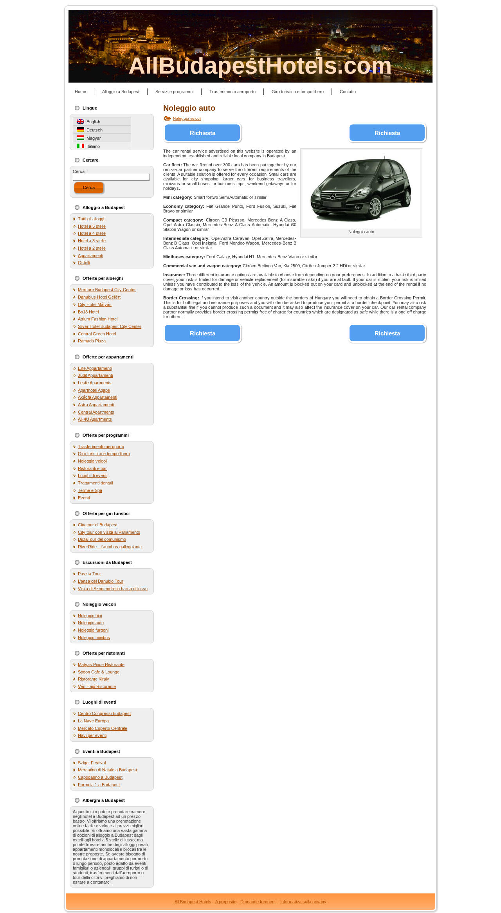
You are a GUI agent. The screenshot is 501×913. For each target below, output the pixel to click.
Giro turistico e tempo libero (104, 453)
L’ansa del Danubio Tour (100, 581)
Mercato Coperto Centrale (102, 728)
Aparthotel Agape (94, 390)
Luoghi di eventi (92, 475)
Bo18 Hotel (88, 312)
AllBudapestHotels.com (260, 65)
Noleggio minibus (94, 637)
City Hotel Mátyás (95, 304)
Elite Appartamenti (95, 368)
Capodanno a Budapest (100, 777)
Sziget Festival (92, 762)
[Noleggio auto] (361, 189)
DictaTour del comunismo (102, 539)
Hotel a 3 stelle (92, 240)
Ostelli (84, 262)
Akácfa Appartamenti (97, 397)
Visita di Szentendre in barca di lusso (113, 588)
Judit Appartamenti (95, 375)
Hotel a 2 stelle (92, 248)
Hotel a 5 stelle (92, 226)
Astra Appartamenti (96, 404)
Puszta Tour (89, 573)
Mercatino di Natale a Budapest (107, 769)
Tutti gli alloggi (91, 218)
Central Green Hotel (97, 333)
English (92, 121)
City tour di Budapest (97, 524)
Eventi (84, 497)
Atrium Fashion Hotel (97, 319)
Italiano (92, 146)
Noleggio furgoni (93, 630)
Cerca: (79, 171)
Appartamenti (90, 255)
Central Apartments (96, 412)
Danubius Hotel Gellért (99, 297)
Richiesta (202, 133)
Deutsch (93, 130)
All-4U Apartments (95, 419)
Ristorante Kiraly (93, 679)
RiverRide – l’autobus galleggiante (110, 546)
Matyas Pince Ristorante (101, 664)
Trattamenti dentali (95, 483)
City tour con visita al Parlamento (109, 532)
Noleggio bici (90, 615)
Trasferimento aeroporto (101, 446)
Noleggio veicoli (92, 461)
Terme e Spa (90, 490)
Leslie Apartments (95, 382)
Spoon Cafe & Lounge (98, 672)
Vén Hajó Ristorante (97, 686)
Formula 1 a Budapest (99, 784)
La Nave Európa (93, 721)
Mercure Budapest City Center (107, 289)
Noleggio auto (91, 622)
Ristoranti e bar (92, 468)
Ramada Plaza (92, 341)
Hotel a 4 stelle (92, 233)
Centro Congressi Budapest (104, 713)
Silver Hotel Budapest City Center (109, 326)
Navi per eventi (92, 735)
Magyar (92, 138)
